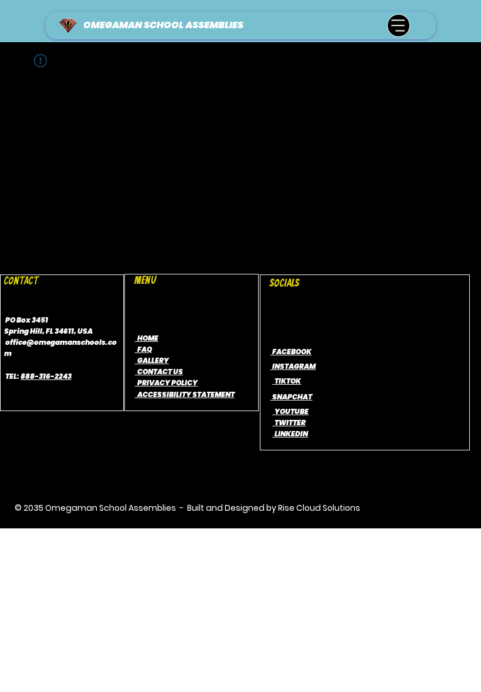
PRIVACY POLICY (166, 383)
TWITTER (289, 423)
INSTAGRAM (293, 366)
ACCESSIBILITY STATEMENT (185, 394)
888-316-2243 (46, 376)
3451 (40, 320)
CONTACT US (159, 371)
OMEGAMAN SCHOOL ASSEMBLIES (163, 25)
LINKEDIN (290, 434)
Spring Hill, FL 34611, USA (48, 331)
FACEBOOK (290, 352)
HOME (146, 338)
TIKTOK (286, 381)
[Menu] (398, 25)
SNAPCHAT (291, 397)
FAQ (143, 349)
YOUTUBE (290, 411)
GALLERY (152, 360)
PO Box (18, 320)
